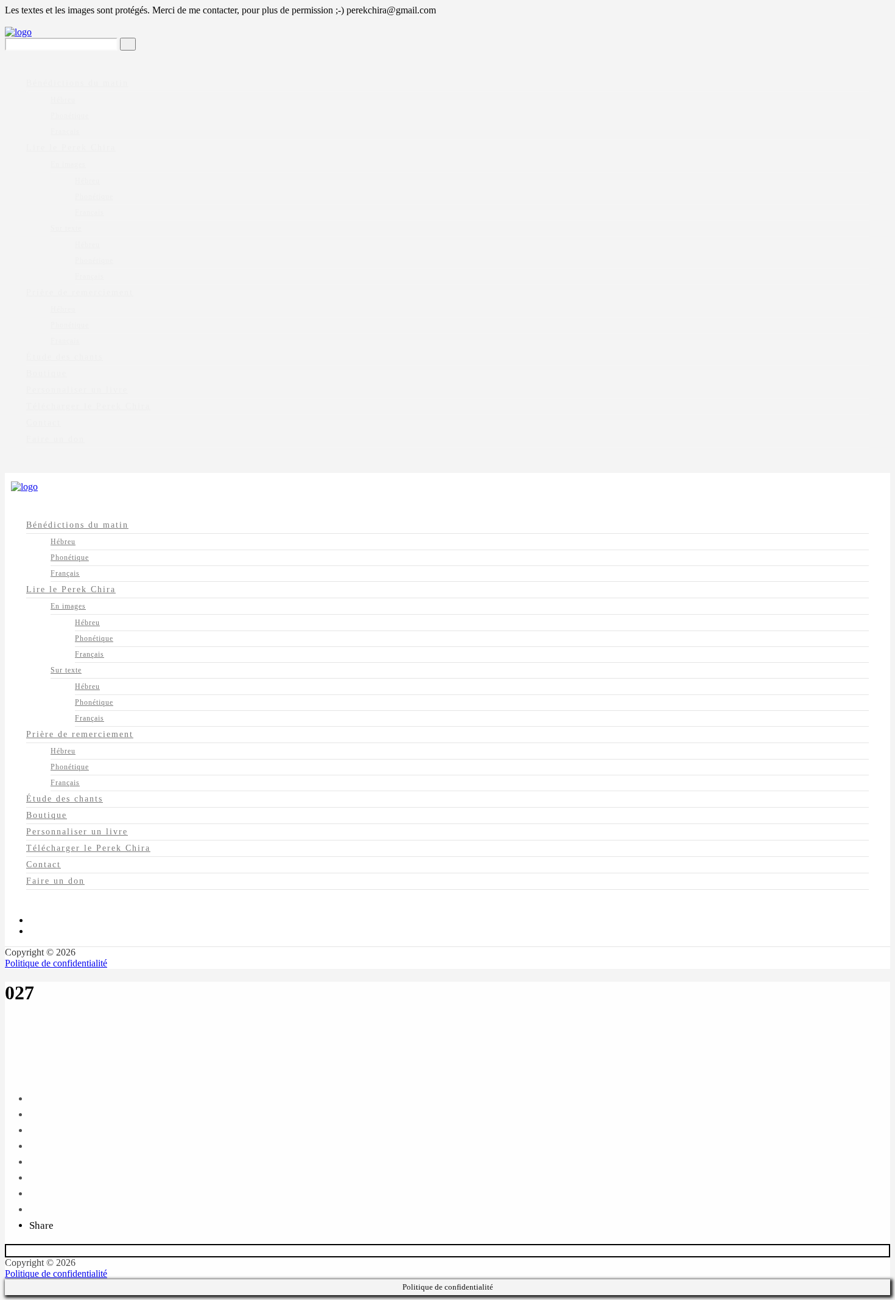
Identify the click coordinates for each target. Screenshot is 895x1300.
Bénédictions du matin (77, 83)
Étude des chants (64, 357)
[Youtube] (33, 931)
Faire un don (55, 439)
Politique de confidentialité (56, 963)
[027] (9, 1057)
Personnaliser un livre (77, 389)
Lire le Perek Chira (71, 147)
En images (68, 164)
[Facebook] (33, 920)
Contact (43, 422)
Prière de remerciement (79, 292)
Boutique (46, 373)
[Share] (33, 1099)
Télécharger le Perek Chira (88, 406)
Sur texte (66, 228)
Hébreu (63, 100)
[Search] (128, 44)
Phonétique (70, 115)
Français (65, 131)
